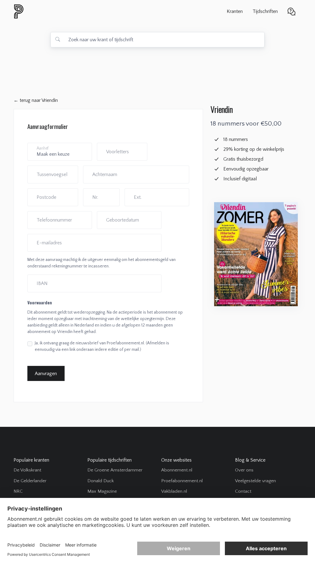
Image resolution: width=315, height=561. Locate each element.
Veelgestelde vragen (255, 480)
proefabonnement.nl (52, 11)
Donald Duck (100, 480)
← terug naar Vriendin (36, 100)
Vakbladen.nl (174, 491)
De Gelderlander (30, 480)
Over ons (244, 470)
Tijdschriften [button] (265, 11)
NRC (18, 491)
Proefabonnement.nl (182, 480)
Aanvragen (46, 373)
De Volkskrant (27, 470)
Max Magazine (102, 491)
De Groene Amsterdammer (114, 470)
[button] (291, 11)
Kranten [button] (235, 11)
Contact (243, 491)
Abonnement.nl (176, 470)
